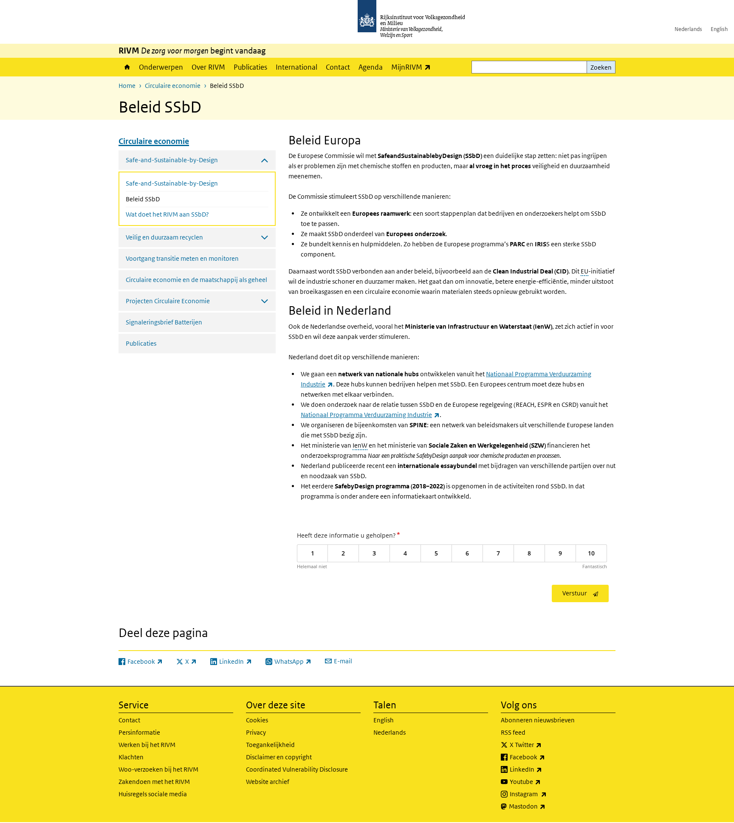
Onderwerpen (161, 67)
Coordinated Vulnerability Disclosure (297, 769)
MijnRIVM (413, 67)
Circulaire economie (172, 86)
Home (127, 67)
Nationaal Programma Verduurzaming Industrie (370, 415)
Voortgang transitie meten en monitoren (182, 258)
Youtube (544, 781)
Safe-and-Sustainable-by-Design (172, 183)
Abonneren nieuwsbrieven (538, 720)
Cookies (257, 720)
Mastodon (546, 806)
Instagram (547, 793)
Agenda (371, 67)
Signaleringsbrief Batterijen (164, 322)
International (296, 67)
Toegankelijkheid (270, 745)
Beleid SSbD (165, 198)
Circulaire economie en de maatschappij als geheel (196, 280)
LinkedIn (544, 769)
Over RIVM (208, 67)
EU (584, 271)
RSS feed (513, 732)
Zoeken (601, 67)
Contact (338, 67)
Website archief (267, 782)
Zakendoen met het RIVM (154, 782)
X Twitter (544, 744)
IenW (360, 445)
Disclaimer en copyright (279, 757)
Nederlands (688, 29)
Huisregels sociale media (153, 794)
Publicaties (250, 67)
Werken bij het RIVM (147, 745)
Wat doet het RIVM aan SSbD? (167, 214)
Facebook (546, 757)
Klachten (131, 757)
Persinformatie (139, 732)
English (719, 29)
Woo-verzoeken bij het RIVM (158, 769)
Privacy (256, 732)
